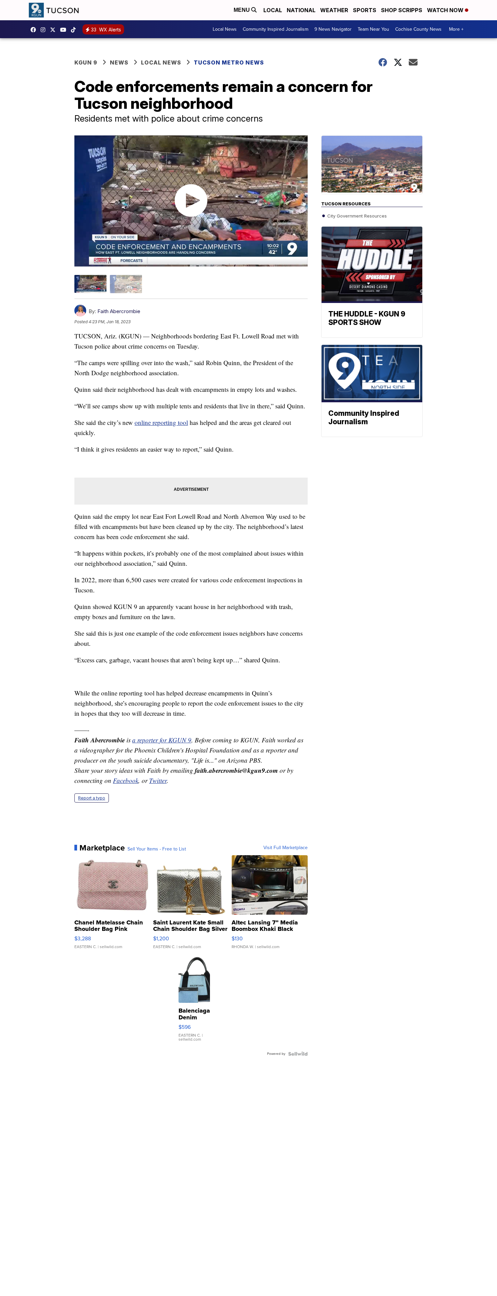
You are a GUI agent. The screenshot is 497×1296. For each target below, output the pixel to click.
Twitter (158, 780)
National (301, 10)
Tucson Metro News (229, 62)
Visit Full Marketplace (285, 847)
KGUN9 (54, 29)
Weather (334, 10)
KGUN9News (34, 29)
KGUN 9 (85, 62)
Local (272, 10)
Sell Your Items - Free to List (156, 849)
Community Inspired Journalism (275, 29)
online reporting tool (161, 422)
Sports (364, 10)
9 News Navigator (333, 29)
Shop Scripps (401, 10)
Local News (225, 29)
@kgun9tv (75, 29)
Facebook (125, 780)
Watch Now (446, 10)
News (119, 62)
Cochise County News (418, 29)
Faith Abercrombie (118, 311)
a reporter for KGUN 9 (161, 740)
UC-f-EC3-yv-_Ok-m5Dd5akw (65, 29)
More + (456, 29)
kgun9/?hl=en (45, 29)
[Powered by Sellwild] (298, 1053)
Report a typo (91, 798)
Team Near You (373, 29)
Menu (242, 10)
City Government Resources (356, 216)
